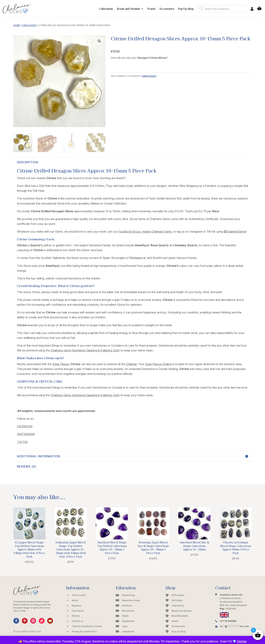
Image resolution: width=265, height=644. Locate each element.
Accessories (166, 8)
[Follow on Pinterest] (25, 621)
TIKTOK (22, 442)
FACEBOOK (25, 426)
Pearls (151, 8)
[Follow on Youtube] (50, 621)
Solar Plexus (60, 364)
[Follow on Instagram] (33, 621)
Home (16, 25)
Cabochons (106, 8)
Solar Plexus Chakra (158, 364)
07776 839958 (228, 621)
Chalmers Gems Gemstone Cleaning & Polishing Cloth (85, 350)
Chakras (131, 364)
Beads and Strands (128, 8)
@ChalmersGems (235, 231)
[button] (99, 41)
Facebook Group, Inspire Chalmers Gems (145, 231)
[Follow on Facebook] (16, 621)
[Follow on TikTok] (42, 621)
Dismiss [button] (242, 641)
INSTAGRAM (26, 434)
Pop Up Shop (186, 8)
